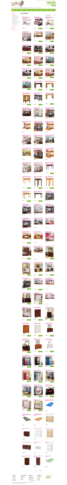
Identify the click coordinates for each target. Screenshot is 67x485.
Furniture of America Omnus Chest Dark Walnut (49, 307)
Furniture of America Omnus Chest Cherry (37, 307)
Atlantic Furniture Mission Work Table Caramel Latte (49, 93)
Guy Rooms (13, 13)
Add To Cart (40, 28)
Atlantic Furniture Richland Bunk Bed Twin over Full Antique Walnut (49, 108)
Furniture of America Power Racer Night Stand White (38, 386)
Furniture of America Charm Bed (48, 231)
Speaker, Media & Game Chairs (15, 23)
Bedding (36, 10)
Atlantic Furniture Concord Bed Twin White (49, 56)
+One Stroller (30, 477)
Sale (51, 10)
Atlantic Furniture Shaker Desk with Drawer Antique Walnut (49, 163)
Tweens (21, 10)
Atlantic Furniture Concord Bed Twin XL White (26, 81)
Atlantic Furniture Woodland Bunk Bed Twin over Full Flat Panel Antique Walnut (26, 205)
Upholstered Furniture (15, 24)
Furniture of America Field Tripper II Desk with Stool (38, 262)
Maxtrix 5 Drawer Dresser (49, 428)
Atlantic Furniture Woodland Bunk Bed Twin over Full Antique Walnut (49, 192)
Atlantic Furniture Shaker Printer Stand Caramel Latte (49, 177)
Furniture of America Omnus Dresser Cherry (49, 323)
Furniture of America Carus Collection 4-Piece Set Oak (38, 232)
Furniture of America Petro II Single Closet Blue (49, 355)
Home (39, 0)
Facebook (39, 476)
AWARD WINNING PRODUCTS (16, 7)
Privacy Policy (14, 478)
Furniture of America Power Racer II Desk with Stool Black (49, 371)
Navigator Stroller (31, 476)
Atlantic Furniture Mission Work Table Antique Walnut (38, 94)
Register (54, 0)
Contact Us (46, 0)
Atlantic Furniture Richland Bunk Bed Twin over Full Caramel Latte (26, 122)
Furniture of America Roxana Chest (25, 400)
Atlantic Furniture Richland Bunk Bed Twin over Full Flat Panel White (26, 136)
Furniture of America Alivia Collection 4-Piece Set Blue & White (38, 219)
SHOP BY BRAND (25, 7)
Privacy (19, 482)
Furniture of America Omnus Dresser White (49, 339)
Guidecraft (22, 479)
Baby (13, 10)
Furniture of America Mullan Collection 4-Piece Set (49, 293)
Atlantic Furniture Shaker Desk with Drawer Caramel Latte (26, 177)
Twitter (39, 478)
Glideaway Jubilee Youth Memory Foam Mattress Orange (38, 415)
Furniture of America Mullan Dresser (25, 307)
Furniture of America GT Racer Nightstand (26, 278)
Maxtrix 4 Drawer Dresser (38, 428)
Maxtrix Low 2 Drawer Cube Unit (37, 442)
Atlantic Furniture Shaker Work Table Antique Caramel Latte (26, 192)
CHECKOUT (53, 2)
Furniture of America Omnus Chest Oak (25, 323)
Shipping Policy (23, 482)
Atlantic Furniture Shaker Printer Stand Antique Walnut (38, 177)
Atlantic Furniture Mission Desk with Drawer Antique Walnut (38, 82)
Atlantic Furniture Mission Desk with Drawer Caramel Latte (49, 82)
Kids (17, 10)
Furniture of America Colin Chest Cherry (26, 246)
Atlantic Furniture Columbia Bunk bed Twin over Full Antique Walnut (38, 18)
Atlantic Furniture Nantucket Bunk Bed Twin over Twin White (38, 108)
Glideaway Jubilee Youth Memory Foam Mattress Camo (26, 415)
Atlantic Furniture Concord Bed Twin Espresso (38, 56)
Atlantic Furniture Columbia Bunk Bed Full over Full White (26, 18)
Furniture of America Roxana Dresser (37, 400)
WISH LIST (40, 7)
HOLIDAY (35, 7)
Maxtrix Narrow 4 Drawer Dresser (26, 456)
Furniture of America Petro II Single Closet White (37, 371)
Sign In (50, 0)
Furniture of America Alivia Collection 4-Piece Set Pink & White (49, 219)
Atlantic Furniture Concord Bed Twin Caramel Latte (26, 56)
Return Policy (14, 479)
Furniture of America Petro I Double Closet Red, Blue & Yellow (26, 356)
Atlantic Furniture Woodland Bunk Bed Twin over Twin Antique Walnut (49, 205)
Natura (22, 478)
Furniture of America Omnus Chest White (37, 323)
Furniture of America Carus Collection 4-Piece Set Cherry (26, 232)
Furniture (27, 10)
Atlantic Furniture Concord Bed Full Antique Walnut (38, 32)
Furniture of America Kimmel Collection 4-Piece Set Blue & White (38, 279)
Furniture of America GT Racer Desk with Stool (49, 262)
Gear (31, 10)
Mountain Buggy (23, 477)
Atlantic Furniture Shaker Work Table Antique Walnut (38, 192)
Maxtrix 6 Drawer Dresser (26, 442)
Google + (39, 477)
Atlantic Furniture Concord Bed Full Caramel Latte (49, 32)
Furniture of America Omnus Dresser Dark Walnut (25, 339)
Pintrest (39, 479)
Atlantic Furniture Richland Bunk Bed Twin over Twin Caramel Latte (26, 149)
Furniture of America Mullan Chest (37, 293)
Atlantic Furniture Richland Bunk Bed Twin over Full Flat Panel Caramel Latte (49, 122)
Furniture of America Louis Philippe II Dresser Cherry (26, 293)
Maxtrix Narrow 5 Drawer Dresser (38, 456)
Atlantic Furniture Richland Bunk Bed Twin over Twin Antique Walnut (49, 136)
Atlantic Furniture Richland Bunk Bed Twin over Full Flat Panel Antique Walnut (38, 122)
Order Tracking (14, 480)
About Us (42, 0)
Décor (41, 10)
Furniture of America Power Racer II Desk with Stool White (26, 386)
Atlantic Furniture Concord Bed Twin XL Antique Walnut (26, 69)
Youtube (39, 480)
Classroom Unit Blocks (32, 480)
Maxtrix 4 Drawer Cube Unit (26, 428)
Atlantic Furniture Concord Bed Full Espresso (26, 45)
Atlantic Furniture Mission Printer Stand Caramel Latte (26, 94)
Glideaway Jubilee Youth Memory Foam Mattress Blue (49, 400)
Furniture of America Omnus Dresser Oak (37, 339)
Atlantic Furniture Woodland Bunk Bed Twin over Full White (38, 205)
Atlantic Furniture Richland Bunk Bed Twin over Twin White (38, 163)
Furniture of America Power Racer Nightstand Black (49, 386)
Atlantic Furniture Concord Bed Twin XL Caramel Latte (38, 69)
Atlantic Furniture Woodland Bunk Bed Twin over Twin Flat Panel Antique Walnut (26, 219)
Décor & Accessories (15, 29)
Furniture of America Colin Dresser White (26, 262)
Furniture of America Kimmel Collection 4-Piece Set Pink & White (49, 279)
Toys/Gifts (46, 10)
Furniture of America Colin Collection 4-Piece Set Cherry (38, 247)
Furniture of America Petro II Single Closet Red (26, 370)
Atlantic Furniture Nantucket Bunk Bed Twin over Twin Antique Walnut (26, 108)
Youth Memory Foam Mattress (48, 456)
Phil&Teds (22, 476)
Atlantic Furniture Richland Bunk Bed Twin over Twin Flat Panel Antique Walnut (38, 149)
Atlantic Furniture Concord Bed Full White (38, 45)
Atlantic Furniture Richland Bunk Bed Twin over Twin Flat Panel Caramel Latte (49, 149)
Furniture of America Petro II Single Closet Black (38, 355)
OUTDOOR (31, 7)
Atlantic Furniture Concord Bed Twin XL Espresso (49, 68)
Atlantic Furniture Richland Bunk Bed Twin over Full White (38, 136)
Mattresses (13, 27)
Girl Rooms (13, 12)
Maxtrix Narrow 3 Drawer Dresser (49, 442)
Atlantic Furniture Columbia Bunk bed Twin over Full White (49, 18)
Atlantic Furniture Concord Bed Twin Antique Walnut (49, 45)
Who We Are (14, 476)
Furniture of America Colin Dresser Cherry (49, 246)
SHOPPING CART (49, 2)
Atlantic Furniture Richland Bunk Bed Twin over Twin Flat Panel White (26, 163)
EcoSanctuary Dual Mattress (31, 479)
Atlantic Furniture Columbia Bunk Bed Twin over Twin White (26, 32)
